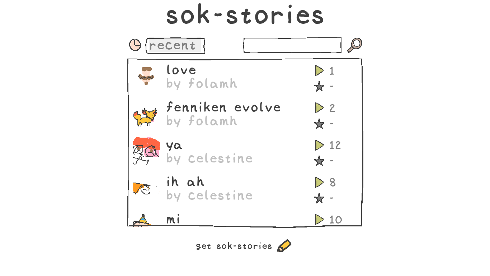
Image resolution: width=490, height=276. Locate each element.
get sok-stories (233, 245)
